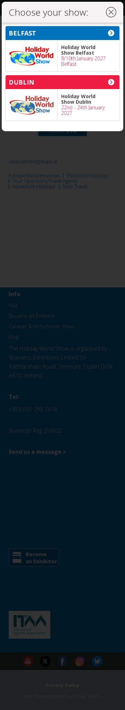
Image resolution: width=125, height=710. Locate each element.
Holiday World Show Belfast (78, 50)
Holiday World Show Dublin (78, 99)
